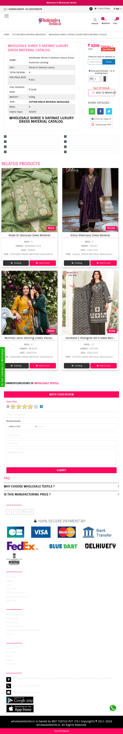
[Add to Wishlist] (4, 171)
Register (10, 581)
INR (117, 8)
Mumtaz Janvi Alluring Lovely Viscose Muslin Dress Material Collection (50, 338)
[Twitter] (109, 111)
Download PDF (103, 124)
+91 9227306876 (33, 9)
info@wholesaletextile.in (29, 692)
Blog (8, 656)
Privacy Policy (12, 622)
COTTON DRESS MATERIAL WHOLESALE (29, 34)
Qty (91, 79)
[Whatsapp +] (92, 111)
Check (108, 62)
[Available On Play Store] (91, 9)
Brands (9, 660)
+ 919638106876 (15, 9)
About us (10, 648)
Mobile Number (13, 421)
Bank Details (11, 664)
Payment (10, 634)
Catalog (17, 263)
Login (8, 585)
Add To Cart (44, 263)
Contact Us (11, 652)
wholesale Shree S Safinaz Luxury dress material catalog (78, 34)
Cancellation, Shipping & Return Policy (23, 630)
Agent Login (11, 600)
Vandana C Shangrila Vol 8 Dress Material (92, 338)
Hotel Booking (12, 618)
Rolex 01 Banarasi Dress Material (29, 235)
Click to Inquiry (102, 118)
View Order (11, 588)
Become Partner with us (17, 596)
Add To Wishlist (105, 92)
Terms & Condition (14, 626)
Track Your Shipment (15, 592)
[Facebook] (100, 111)
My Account (11, 577)
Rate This (11, 401)
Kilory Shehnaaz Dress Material (90, 235)
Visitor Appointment (15, 614)
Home (6, 34)
